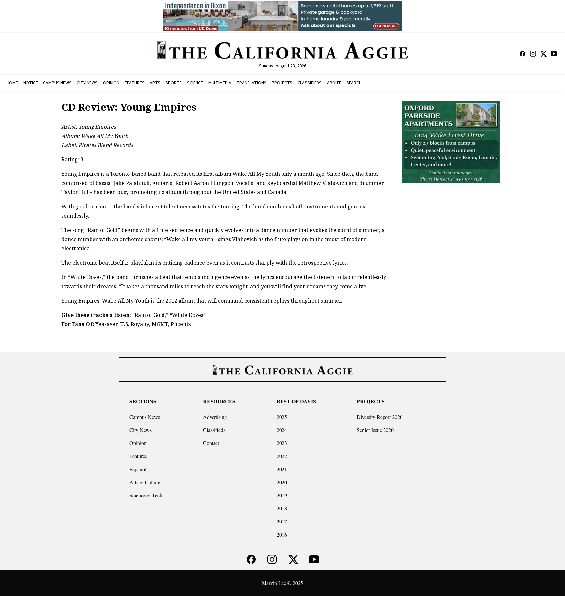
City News (140, 429)
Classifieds (214, 429)
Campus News (144, 416)
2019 (282, 495)
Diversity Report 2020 (379, 416)
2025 (282, 416)
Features (138, 456)
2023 (282, 442)
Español (137, 469)
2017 (282, 521)
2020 (282, 482)
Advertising (215, 416)
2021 (282, 469)
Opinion (137, 442)
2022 (282, 456)
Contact (211, 442)
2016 (282, 534)
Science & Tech (145, 495)
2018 (282, 508)
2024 (282, 429)
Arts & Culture (144, 482)
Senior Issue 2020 (375, 429)
